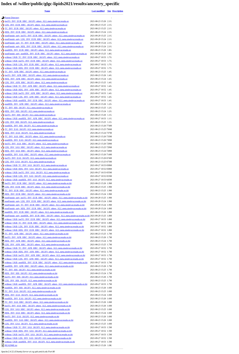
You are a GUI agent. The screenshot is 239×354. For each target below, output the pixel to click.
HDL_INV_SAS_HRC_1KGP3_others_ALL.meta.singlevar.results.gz (36, 151)
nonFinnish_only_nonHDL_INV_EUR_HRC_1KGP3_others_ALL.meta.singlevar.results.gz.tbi (47, 216)
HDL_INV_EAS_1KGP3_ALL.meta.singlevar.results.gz (30, 133)
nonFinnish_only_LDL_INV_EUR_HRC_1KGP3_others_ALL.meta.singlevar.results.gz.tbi (45, 201)
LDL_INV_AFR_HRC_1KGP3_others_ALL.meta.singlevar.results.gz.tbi (37, 244)
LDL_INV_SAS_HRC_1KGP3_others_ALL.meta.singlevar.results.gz (36, 147)
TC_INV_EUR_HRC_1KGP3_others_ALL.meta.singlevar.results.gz (35, 28)
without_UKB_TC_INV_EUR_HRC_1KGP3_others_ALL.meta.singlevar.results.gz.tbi (43, 223)
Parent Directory (12, 17)
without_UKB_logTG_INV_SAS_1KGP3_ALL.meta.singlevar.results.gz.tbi (39, 334)
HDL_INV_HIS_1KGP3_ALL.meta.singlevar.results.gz (29, 111)
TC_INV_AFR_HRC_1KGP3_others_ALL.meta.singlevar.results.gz (35, 71)
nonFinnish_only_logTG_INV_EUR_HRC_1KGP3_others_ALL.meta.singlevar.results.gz (45, 35)
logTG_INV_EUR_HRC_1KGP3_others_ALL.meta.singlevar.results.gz (37, 21)
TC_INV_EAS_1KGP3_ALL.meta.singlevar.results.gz (29, 129)
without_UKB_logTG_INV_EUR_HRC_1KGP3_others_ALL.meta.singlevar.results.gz (43, 61)
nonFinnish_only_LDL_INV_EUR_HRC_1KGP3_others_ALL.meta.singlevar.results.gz (44, 39)
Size (109, 11)
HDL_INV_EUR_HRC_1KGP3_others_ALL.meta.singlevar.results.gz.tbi (37, 194)
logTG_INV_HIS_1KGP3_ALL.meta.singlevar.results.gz (30, 115)
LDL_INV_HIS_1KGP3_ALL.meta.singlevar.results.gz (29, 122)
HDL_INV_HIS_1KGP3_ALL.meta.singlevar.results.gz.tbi (31, 273)
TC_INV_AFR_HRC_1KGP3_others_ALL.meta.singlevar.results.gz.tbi (36, 234)
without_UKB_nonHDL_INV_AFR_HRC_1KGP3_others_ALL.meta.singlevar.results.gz (45, 118)
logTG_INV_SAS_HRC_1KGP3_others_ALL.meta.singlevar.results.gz (36, 144)
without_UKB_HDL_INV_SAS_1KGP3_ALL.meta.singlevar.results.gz (37, 169)
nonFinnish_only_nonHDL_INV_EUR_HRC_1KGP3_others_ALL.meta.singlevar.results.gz (46, 53)
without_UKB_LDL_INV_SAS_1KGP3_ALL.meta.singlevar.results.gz (36, 176)
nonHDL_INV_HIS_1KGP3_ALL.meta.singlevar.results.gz (31, 126)
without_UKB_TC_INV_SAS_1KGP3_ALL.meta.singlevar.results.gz (36, 165)
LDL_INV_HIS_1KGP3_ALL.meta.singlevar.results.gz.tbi (31, 280)
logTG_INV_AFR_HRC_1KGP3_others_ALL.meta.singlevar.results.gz (37, 75)
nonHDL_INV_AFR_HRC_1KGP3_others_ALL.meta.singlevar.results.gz (38, 104)
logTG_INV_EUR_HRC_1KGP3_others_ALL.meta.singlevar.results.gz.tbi (38, 183)
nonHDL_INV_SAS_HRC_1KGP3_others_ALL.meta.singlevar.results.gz (38, 154)
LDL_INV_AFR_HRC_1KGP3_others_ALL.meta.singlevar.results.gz (36, 82)
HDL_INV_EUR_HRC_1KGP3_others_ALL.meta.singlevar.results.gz (36, 32)
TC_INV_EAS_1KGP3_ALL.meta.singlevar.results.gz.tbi (30, 291)
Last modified (98, 11)
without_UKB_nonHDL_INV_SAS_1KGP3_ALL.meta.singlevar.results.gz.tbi (40, 342)
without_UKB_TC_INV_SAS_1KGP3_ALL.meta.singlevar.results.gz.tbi (37, 327)
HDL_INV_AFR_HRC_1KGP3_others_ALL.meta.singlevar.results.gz (36, 79)
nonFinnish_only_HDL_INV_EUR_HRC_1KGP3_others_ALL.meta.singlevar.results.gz (44, 46)
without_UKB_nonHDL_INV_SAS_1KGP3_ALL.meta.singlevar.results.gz (38, 180)
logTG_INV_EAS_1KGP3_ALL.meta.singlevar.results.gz (30, 158)
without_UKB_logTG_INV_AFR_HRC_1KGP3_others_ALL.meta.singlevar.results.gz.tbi (45, 255)
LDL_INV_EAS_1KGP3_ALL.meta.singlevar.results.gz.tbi (31, 324)
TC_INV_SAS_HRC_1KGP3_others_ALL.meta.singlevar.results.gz (35, 136)
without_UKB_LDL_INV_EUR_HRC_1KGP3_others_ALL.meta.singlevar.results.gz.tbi (44, 226)
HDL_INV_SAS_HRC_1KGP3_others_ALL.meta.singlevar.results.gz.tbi (37, 313)
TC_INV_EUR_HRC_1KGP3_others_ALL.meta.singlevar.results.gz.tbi (37, 190)
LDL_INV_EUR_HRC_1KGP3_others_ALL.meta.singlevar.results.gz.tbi (37, 187)
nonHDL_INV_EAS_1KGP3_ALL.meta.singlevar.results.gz (32, 140)
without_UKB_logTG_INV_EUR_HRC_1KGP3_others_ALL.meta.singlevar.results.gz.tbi (45, 219)
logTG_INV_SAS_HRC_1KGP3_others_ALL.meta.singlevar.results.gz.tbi (38, 306)
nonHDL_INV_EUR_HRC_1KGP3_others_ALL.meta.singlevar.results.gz (38, 50)
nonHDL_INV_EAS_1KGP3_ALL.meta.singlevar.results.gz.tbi (33, 298)
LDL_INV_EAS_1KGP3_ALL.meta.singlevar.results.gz (30, 162)
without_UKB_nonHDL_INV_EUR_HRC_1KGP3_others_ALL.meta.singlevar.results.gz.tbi (46, 262)
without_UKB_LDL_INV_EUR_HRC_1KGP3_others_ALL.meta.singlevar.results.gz (43, 64)
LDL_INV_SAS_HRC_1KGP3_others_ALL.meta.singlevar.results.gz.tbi (37, 309)
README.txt (11, 345)
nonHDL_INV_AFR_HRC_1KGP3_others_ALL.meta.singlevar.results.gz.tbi (39, 266)
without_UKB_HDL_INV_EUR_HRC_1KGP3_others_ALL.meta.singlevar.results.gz (43, 68)
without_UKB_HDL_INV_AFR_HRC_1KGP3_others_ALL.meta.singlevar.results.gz (43, 89)
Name (47, 11)
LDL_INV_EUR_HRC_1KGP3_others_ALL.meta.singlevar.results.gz (36, 25)
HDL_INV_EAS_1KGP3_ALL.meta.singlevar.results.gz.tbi (31, 295)
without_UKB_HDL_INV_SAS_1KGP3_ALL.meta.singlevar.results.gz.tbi (38, 331)
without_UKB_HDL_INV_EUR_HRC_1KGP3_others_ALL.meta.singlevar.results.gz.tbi (44, 230)
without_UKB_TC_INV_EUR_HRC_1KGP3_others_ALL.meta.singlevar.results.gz (42, 57)
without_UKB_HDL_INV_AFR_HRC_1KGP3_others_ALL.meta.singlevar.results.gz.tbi (44, 252)
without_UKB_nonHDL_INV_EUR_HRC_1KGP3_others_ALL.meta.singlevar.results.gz (45, 100)
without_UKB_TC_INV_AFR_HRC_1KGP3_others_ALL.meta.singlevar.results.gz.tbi (43, 248)
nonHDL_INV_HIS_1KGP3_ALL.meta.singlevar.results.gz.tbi (33, 288)
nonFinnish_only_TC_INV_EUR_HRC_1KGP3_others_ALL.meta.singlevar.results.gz (43, 43)
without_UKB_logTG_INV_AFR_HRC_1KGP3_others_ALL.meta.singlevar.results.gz (43, 93)
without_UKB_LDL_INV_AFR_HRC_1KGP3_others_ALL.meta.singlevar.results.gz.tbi (44, 259)
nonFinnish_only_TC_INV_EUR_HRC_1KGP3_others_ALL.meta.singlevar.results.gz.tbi (45, 205)
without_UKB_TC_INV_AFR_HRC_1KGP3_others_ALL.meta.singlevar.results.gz (42, 86)
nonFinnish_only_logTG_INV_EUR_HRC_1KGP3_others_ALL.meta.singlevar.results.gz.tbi (46, 198)
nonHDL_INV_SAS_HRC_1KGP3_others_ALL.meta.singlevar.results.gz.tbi (39, 320)
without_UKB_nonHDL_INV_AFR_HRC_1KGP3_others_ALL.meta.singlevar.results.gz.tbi (46, 284)
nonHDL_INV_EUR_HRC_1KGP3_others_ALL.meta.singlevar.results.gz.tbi (39, 212)
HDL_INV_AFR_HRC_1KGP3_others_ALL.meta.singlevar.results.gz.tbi (37, 241)
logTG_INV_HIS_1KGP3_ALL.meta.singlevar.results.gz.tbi (31, 277)
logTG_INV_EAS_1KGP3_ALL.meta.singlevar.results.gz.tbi (32, 316)
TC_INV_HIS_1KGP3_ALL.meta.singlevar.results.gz (29, 108)
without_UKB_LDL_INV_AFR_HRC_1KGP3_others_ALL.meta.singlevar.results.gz (43, 97)
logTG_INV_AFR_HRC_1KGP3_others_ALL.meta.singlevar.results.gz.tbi (38, 237)
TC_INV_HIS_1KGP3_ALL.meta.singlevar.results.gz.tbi (30, 270)
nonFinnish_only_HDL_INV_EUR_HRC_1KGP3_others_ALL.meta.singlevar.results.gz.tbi (45, 208)
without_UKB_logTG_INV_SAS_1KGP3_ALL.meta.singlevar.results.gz (37, 172)
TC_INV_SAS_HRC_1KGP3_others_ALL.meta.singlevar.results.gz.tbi (36, 302)
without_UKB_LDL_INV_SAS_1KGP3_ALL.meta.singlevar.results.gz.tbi (38, 338)
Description (117, 11)
